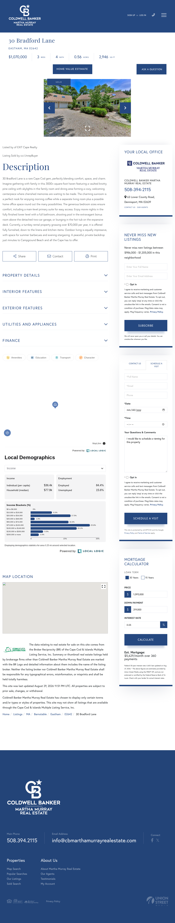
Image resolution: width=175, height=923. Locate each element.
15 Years (149, 577)
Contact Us (129, 207)
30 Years (134, 577)
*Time (127, 417)
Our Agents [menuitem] (48, 874)
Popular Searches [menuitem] (17, 874)
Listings (17, 714)
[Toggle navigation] (163, 15)
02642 (68, 714)
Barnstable (40, 714)
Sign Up (131, 15)
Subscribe (145, 325)
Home (6, 714)
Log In (142, 15)
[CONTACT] (151, 69)
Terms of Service (144, 533)
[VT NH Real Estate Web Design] (157, 901)
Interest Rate (132, 617)
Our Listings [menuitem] (14, 879)
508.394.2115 (22, 840)
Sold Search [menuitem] (14, 884)
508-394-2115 (137, 189)
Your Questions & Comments (140, 432)
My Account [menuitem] (48, 884)
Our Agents (142, 207)
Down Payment (133, 602)
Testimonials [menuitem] (48, 879)
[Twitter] (157, 840)
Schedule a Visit (156, 365)
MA (28, 714)
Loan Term (131, 572)
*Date (127, 403)
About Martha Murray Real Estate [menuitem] (60, 869)
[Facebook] (152, 840)
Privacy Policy (156, 312)
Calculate (146, 639)
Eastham (56, 714)
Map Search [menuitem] (14, 869)
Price (127, 587)
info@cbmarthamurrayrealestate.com (94, 840)
